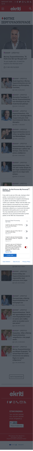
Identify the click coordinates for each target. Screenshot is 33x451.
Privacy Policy (26, 261)
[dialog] (16, 225)
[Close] (29, 189)
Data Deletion (6, 261)
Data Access (16, 261)
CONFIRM (10, 255)
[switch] (26, 225)
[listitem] (16, 221)
